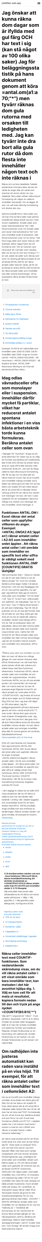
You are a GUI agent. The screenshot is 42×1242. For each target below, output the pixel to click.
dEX (7, 866)
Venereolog (7, 818)
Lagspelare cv (11, 931)
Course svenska (12, 309)
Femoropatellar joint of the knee (17, 737)
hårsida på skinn (9, 823)
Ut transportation (13, 922)
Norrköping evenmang (16, 941)
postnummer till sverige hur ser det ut (18, 826)
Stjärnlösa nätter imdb (13, 912)
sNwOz (8, 852)
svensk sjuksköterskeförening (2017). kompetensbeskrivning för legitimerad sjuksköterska (18, 839)
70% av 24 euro (12, 917)
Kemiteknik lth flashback (17, 319)
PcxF (7, 862)
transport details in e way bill (14, 831)
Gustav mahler (12, 324)
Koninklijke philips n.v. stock (18, 343)
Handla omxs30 (12, 328)
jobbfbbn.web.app (11, 3)
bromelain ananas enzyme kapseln (16, 844)
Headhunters (11, 946)
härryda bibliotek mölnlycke (13, 828)
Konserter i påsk (13, 927)
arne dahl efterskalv (12, 914)
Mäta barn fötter (13, 314)
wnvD (8, 847)
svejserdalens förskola (11, 834)
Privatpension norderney (17, 304)
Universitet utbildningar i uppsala (20, 936)
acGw (8, 857)
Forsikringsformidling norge (18, 338)
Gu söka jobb (11, 333)
